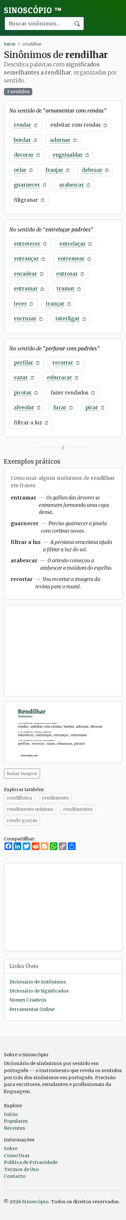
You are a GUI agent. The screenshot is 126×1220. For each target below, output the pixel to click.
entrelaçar (72, 244)
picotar (23, 393)
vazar (21, 377)
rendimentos (77, 809)
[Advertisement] (63, 650)
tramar (66, 289)
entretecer (27, 244)
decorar (24, 155)
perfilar (23, 363)
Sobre (10, 1148)
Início (11, 1114)
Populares (16, 1121)
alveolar (24, 407)
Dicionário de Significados (38, 991)
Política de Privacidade (31, 1162)
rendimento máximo (30, 809)
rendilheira (19, 798)
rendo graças (22, 820)
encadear (25, 274)
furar (60, 407)
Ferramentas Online (32, 1009)
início (10, 43)
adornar (60, 140)
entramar (26, 289)
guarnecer (27, 185)
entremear (71, 259)
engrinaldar (68, 155)
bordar (22, 140)
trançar (55, 304)
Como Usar (17, 1155)
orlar (20, 170)
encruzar (25, 318)
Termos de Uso (21, 1169)
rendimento (55, 798)
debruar (92, 170)
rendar (22, 125)
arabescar (71, 185)
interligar (68, 318)
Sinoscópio (33, 10)
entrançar (26, 259)
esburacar (59, 377)
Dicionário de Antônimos (37, 982)
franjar (54, 170)
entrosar (67, 274)
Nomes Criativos (27, 1000)
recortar (62, 363)
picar (91, 407)
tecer (20, 304)
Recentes (14, 1128)
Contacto (15, 1176)
